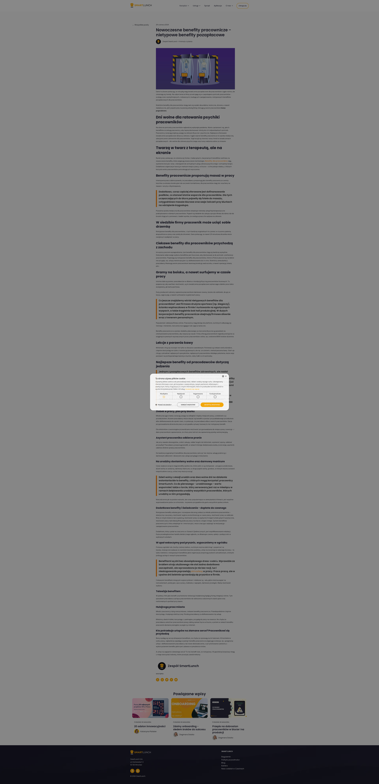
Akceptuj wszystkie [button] (212, 405)
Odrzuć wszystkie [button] (188, 405)
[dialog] (189, 392)
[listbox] (223, 376)
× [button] (226, 376)
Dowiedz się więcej (192, 389)
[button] (163, 405)
